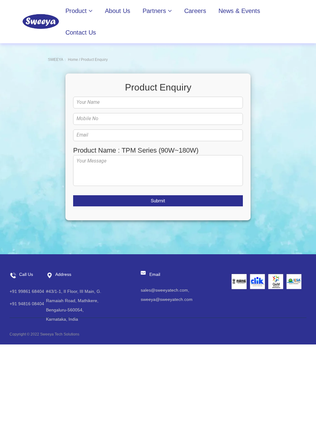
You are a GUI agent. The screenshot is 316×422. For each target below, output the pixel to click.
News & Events (239, 10)
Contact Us (80, 32)
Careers (195, 10)
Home (73, 59)
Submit (158, 201)
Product (77, 10)
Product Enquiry (94, 59)
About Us (117, 10)
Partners (155, 10)
